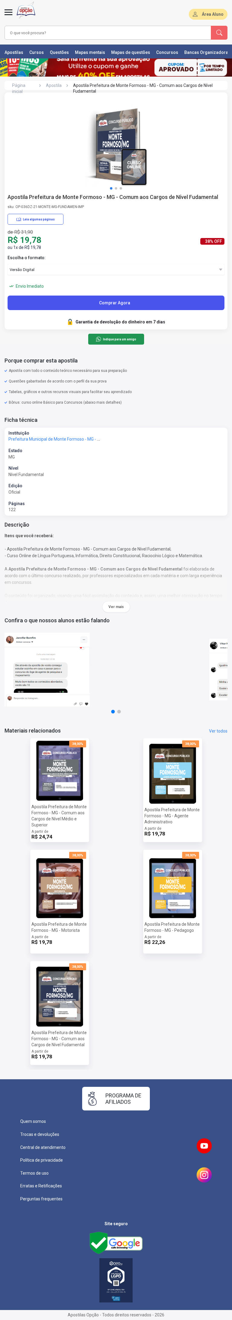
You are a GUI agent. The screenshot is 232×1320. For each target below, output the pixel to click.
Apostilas (14, 52)
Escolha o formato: (27, 257)
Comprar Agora (114, 302)
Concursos (167, 52)
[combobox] (99, 32)
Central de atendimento (43, 1147)
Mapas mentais (90, 52)
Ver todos (218, 731)
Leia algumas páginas (39, 219)
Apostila (54, 85)
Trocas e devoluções (39, 1134)
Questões (59, 52)
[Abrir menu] (8, 16)
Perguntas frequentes (41, 1198)
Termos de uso (34, 1173)
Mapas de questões (130, 52)
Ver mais (116, 607)
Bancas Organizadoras (207, 52)
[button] (111, 188)
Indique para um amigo (119, 339)
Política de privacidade (41, 1160)
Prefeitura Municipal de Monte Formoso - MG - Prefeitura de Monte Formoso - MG (85, 439)
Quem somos (33, 1121)
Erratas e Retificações (41, 1185)
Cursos (36, 52)
